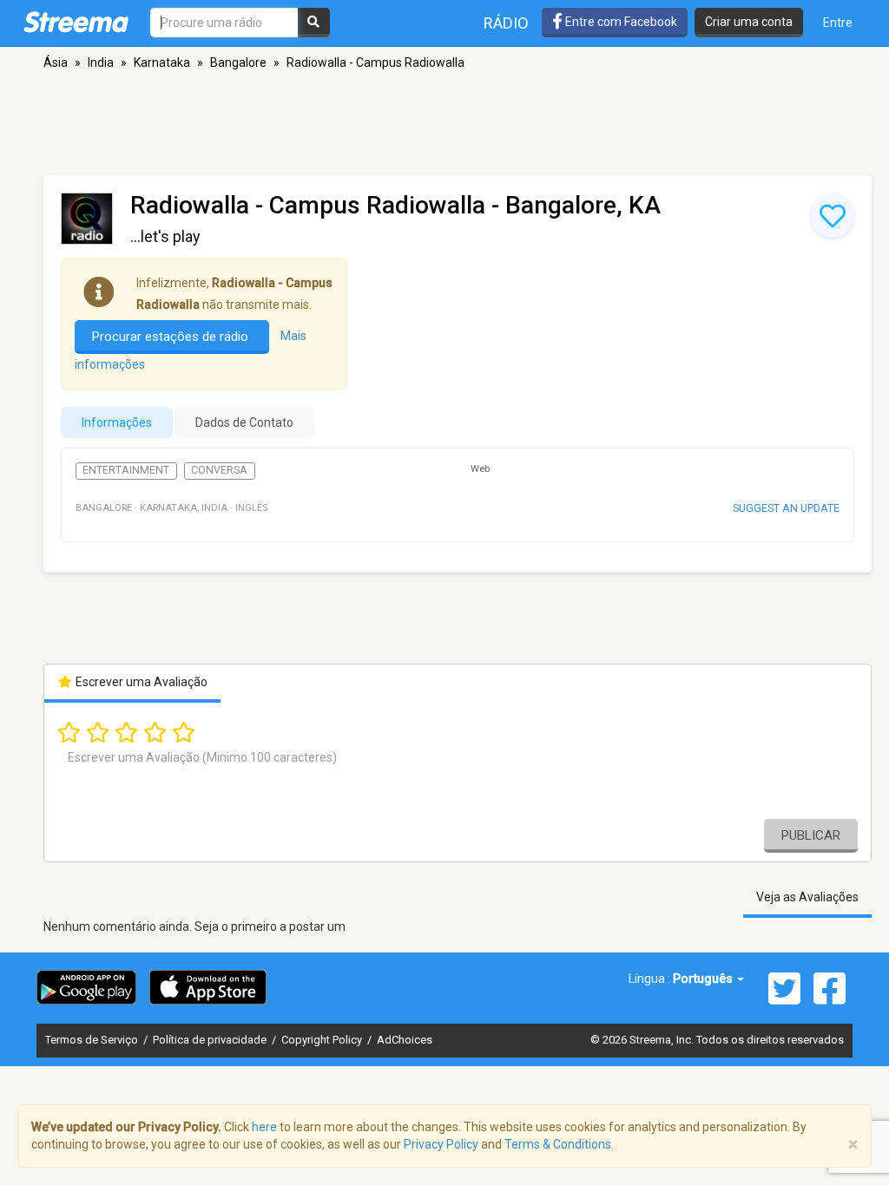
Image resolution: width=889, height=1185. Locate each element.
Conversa (219, 470)
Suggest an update (786, 507)
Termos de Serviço (93, 1039)
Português (704, 978)
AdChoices (404, 1039)
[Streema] (75, 21)
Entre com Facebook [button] (620, 22)
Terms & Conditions (557, 1144)
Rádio (506, 23)
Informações (117, 422)
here (264, 1127)
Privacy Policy (441, 1144)
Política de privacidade (211, 1039)
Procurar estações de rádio (172, 336)
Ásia (55, 62)
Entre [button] (838, 22)
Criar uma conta (749, 22)
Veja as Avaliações (807, 897)
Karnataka (162, 62)
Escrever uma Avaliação (140, 682)
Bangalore (238, 62)
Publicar (810, 835)
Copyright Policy (323, 1039)
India (101, 62)
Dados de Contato (244, 422)
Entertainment (125, 470)
